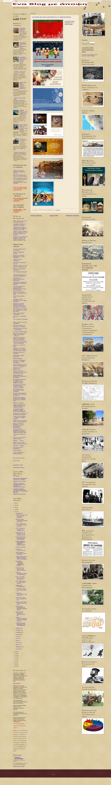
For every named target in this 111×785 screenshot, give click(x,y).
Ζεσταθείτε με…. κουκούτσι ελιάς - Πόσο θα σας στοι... (21, 594)
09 (15, 664)
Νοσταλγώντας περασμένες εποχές (20, 550)
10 (15, 662)
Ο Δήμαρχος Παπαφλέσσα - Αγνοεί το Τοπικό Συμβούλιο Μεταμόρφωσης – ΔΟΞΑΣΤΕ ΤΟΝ (19, 399)
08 (15, 666)
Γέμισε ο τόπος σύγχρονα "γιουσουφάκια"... (18, 314)
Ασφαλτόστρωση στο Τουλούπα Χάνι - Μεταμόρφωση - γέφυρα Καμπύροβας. (20, 310)
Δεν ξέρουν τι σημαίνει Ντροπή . (20, 331)
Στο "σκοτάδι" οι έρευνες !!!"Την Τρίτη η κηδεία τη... (21, 590)
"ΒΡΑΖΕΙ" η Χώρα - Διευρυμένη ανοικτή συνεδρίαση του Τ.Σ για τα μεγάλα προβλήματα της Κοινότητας (20, 233)
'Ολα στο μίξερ (16, 460)
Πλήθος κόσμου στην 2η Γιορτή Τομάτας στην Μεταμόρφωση (20, 421)
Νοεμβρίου (18, 628)
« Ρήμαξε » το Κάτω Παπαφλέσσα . (17, 260)
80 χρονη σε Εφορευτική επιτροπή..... (18, 253)
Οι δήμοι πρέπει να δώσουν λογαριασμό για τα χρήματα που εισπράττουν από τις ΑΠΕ (20, 228)
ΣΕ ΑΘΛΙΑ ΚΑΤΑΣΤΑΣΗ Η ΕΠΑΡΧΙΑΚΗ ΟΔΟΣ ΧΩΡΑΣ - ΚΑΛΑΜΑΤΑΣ (21, 558)
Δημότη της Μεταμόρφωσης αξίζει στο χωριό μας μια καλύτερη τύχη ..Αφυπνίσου (19, 339)
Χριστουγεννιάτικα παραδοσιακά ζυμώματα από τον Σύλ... (21, 520)
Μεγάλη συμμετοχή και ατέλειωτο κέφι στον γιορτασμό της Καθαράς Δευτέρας (20, 372)
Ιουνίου (17, 638)
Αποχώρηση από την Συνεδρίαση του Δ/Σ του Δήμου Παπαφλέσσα (20, 300)
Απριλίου (18, 642)
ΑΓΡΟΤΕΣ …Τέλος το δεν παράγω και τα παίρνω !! (19, 72)
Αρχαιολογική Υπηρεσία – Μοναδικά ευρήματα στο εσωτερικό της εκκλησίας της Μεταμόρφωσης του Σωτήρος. (19, 305)
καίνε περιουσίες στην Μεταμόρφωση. (18, 448)
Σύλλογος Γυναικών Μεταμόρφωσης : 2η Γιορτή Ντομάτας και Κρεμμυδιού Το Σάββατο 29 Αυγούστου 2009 (19, 431)
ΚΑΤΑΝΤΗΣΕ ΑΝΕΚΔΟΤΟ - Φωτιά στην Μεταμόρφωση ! (22, 30)
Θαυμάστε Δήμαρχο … (18, 358)
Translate (92, 44)
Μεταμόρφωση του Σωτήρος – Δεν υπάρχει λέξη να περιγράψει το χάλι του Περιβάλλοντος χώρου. (19, 381)
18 (15, 507)
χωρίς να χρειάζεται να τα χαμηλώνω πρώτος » (19, 453)
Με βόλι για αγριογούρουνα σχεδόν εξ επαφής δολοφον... (21, 573)
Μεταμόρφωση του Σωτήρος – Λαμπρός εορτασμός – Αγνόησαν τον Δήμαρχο (19, 386)
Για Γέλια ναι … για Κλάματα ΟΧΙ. (23, 140)
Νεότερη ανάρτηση (36, 215)
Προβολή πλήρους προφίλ (19, 766)
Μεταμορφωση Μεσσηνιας (19, 467)
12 (15, 657)
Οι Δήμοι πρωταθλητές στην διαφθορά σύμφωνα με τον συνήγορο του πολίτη (19, 406)
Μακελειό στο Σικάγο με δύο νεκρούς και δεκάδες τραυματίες (20, 175)
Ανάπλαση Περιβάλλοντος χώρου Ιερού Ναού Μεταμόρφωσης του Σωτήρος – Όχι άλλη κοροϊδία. (20, 288)
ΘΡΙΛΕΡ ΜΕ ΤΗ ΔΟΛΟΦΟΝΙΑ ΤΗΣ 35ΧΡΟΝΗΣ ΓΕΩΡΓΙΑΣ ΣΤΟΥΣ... (21, 608)
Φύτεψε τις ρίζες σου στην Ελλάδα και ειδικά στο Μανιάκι (20, 443)
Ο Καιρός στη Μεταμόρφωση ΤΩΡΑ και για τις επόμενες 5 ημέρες (89, 55)
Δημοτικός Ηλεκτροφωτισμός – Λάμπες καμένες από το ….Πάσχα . (19, 334)
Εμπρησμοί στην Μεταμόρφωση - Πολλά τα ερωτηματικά (20, 342)
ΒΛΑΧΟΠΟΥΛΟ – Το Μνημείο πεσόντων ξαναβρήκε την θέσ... (21, 534)
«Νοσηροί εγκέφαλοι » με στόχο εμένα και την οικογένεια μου (20, 266)
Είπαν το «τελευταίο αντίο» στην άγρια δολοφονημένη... (20, 578)
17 (15, 509)
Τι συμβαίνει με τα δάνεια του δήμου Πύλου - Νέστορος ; (19, 224)
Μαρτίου (18, 644)
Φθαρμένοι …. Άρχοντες (18, 440)
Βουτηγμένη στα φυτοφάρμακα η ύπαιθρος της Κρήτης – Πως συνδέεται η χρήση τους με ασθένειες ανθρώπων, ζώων (20, 238)
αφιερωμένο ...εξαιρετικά (18, 445)
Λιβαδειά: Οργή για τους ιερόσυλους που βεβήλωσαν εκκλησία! (19, 172)
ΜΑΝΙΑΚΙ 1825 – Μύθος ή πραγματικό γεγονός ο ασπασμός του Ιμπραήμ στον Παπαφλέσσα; (20, 86)
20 (15, 503)
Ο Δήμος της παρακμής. (18, 402)
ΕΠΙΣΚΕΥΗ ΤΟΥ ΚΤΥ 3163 (19, 494)
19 (15, 505)
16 (15, 511)
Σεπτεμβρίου (19, 632)
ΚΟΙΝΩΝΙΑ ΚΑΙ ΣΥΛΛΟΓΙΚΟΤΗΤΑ (20, 586)
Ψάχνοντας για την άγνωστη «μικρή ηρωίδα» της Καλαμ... (21, 569)
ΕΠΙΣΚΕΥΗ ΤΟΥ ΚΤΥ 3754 (19, 481)
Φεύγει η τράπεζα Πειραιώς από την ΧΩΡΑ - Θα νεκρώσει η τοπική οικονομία (23, 127)
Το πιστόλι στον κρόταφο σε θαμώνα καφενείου (19, 438)
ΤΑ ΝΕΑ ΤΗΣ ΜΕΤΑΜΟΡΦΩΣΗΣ (19, 758)
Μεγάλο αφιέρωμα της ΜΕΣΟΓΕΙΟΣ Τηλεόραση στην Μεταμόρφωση (19, 376)
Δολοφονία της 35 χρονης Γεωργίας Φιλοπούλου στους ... (21, 603)
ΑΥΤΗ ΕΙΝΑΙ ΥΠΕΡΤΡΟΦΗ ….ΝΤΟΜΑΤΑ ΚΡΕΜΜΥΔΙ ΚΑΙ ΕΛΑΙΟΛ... (20, 563)
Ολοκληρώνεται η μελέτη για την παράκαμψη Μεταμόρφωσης (20, 414)
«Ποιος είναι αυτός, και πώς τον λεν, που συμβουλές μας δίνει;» (20, 178)
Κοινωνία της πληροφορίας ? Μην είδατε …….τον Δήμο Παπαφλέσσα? (19, 361)
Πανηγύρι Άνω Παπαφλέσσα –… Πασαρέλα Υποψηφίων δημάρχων (19, 417)
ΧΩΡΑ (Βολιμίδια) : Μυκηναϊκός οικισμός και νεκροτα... (21, 553)
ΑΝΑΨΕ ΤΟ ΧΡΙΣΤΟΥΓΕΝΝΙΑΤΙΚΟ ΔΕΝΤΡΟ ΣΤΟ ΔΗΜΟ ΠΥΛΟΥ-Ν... (21, 619)
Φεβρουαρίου (19, 646)
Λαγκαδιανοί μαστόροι (20, 547)
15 (15, 651)
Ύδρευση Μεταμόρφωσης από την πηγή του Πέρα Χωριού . (19, 275)
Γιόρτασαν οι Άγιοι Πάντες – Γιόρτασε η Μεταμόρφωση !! (20, 153)
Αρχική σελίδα (54, 215)
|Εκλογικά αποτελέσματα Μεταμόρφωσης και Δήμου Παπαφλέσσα (19, 256)
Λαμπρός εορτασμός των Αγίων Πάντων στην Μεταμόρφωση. (20, 365)
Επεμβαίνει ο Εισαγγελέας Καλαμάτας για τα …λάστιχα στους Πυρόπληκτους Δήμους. (19, 349)
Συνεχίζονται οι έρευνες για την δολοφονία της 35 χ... (21, 598)
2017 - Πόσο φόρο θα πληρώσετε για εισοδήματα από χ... (21, 529)
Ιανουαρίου (18, 648)
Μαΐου (17, 640)
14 (15, 653)
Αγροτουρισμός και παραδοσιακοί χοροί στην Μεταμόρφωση (18, 279)
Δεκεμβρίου (18, 513)
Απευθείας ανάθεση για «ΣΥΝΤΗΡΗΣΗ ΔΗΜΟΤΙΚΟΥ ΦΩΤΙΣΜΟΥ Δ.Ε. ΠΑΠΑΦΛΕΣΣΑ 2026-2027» (19, 485)
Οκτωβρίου (18, 630)
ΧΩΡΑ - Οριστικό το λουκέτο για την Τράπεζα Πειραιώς (20, 221)
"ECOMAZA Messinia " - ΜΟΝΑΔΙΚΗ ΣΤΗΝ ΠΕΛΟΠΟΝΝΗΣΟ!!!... (21, 624)
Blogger (57, 774)
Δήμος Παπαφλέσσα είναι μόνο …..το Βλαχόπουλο (20, 329)
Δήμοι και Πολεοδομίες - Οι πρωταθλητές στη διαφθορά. (19, 326)
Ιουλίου (17, 636)
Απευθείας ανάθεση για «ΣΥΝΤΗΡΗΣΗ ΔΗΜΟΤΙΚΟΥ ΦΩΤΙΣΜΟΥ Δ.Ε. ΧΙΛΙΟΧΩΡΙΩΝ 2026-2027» (20, 490)
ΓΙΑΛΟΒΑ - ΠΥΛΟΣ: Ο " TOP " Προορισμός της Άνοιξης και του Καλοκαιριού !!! (23, 112)
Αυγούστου (18, 634)
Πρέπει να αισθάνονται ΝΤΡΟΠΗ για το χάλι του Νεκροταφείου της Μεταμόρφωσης (18, 425)
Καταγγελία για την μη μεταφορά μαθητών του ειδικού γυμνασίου (20, 182)
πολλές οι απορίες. (17, 450)
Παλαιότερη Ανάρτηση (72, 215)
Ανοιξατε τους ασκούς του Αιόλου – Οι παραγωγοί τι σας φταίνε (20, 293)
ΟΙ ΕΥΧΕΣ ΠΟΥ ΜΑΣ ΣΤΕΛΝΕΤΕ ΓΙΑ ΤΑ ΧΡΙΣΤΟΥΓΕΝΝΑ (51, 17)
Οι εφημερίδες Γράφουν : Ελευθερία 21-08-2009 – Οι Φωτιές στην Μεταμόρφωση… (19, 410)
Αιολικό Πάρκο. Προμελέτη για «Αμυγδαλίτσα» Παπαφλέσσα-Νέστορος (20, 283)
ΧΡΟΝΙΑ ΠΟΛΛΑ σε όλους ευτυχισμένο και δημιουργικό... (21, 516)
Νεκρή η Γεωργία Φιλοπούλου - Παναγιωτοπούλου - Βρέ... (21, 613)
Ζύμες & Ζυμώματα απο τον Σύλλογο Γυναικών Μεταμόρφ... (21, 525)
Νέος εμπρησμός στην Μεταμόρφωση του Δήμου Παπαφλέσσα (18, 390)
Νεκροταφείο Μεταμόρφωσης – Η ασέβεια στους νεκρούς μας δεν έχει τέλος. (20, 394)
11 (15, 659)
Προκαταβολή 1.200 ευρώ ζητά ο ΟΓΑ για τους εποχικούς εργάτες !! (23, 59)
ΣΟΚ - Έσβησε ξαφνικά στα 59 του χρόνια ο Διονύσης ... (21, 582)
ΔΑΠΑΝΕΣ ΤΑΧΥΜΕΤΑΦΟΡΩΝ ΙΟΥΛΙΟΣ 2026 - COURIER (20, 479)
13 (15, 655)
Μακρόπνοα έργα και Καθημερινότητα (18, 368)
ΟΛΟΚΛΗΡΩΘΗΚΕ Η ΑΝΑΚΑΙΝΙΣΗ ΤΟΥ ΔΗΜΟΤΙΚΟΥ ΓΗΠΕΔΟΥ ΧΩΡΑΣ (20, 543)
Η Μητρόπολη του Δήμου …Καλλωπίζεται (19, 356)
